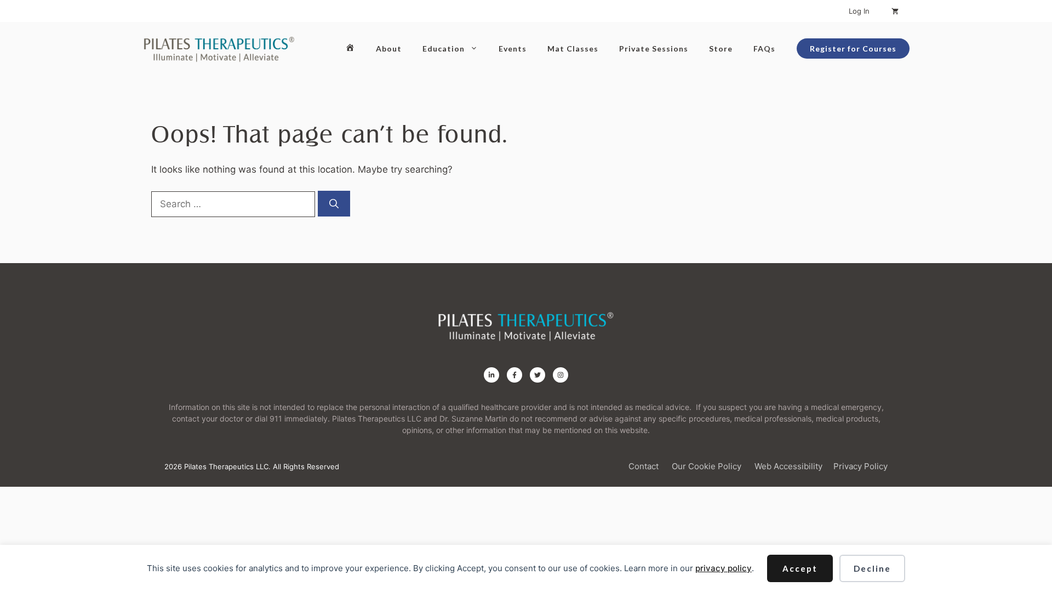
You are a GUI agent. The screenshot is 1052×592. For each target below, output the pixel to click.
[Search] (334, 204)
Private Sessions (653, 48)
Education (443, 48)
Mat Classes (572, 48)
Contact (643, 466)
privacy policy (723, 568)
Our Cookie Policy (706, 466)
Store (721, 48)
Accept (799, 568)
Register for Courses (853, 48)
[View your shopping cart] (895, 11)
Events (513, 48)
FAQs (764, 48)
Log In (859, 11)
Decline (872, 568)
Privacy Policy (860, 466)
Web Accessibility (788, 466)
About (389, 48)
